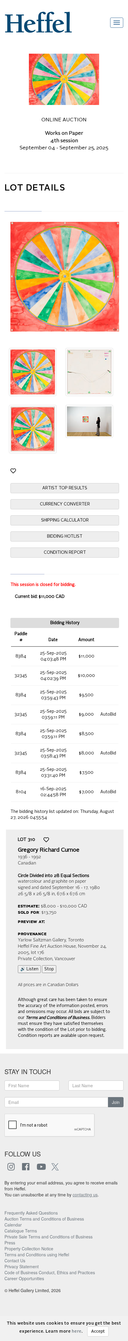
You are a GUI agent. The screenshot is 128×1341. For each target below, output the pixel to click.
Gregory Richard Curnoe (48, 850)
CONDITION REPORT (65, 552)
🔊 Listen (29, 969)
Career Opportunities (24, 1278)
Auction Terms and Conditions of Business (44, 1219)
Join (116, 1102)
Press (9, 1243)
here (77, 1331)
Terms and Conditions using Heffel (36, 1255)
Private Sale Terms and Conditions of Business (48, 1237)
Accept (98, 1331)
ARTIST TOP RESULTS (64, 488)
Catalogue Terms (20, 1231)
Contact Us (14, 1260)
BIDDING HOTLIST (64, 536)
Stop (49, 969)
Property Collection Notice (28, 1249)
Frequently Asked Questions (31, 1213)
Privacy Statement (21, 1266)
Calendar (13, 1225)
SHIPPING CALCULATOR (65, 520)
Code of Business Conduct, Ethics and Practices (49, 1272)
